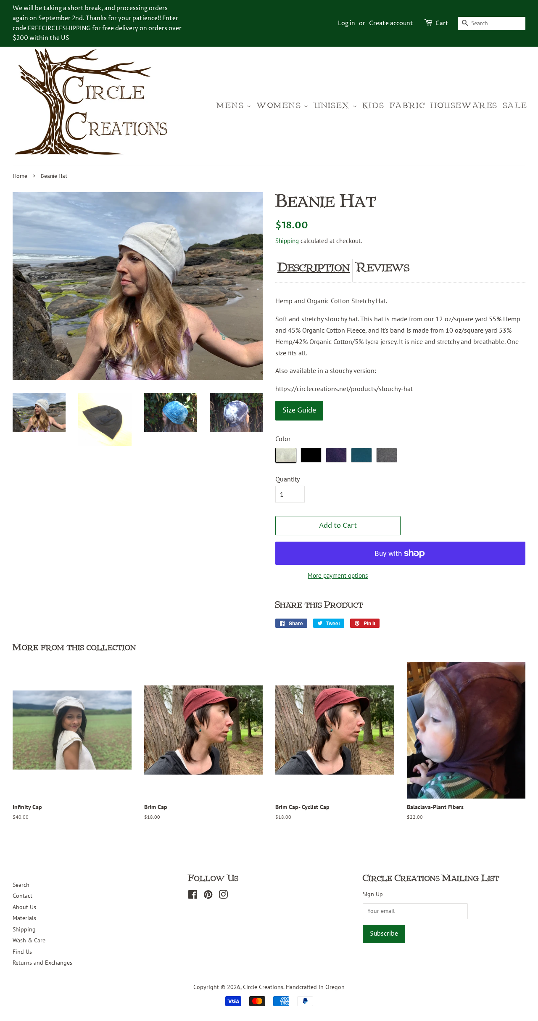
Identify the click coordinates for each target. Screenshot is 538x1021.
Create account (391, 23)
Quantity (287, 479)
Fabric (407, 105)
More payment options (338, 575)
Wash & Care (29, 940)
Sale (515, 105)
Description (313, 267)
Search (21, 885)
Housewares (464, 105)
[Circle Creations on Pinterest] (208, 896)
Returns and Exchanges (42, 962)
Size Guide (299, 410)
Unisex (333, 105)
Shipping (287, 241)
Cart (441, 23)
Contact (22, 895)
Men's (231, 105)
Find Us (22, 951)
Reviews (382, 267)
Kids (373, 105)
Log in (346, 23)
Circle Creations (263, 987)
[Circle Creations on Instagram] (223, 896)
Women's (280, 105)
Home (20, 176)
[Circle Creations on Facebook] (193, 896)
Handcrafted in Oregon (315, 987)
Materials (24, 918)
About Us (24, 907)
